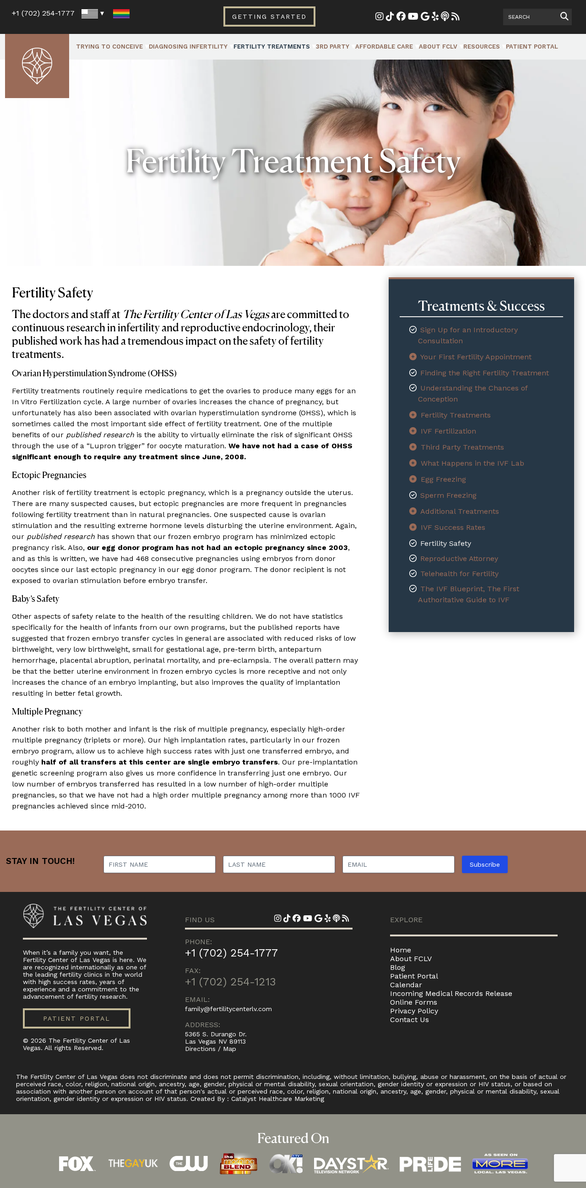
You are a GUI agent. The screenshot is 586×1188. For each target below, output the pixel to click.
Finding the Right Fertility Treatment (484, 372)
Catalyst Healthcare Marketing (277, 1098)
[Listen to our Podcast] (445, 17)
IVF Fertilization (448, 431)
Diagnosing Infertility (188, 46)
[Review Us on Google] (425, 17)
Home (400, 950)
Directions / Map (210, 1048)
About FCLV (438, 46)
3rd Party (332, 46)
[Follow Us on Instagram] (379, 17)
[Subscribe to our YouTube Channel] (413, 17)
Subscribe (485, 864)
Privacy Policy (414, 1010)
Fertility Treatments (271, 46)
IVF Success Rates (453, 527)
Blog (397, 967)
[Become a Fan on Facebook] (401, 17)
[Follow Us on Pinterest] (390, 17)
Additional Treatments (459, 511)
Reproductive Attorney (459, 558)
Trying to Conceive (109, 46)
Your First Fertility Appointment (476, 356)
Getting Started (269, 16)
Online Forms (413, 1002)
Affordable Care (384, 46)
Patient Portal (532, 46)
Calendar (406, 984)
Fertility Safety (445, 543)
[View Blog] (455, 17)
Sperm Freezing (448, 495)
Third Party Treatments (462, 447)
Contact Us (409, 1019)
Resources (481, 46)
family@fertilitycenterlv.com (228, 1008)
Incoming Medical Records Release (451, 993)
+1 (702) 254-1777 (43, 13)
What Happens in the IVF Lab (472, 463)
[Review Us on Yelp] (435, 17)
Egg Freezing (443, 479)
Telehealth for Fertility (459, 573)
